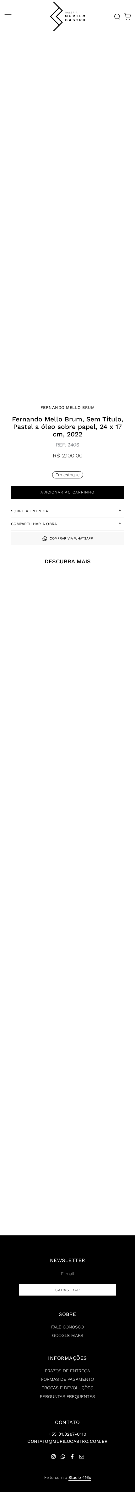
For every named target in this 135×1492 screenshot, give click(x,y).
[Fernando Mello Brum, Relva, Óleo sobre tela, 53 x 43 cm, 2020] (101, 713)
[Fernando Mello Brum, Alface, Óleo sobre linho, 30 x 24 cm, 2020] (33, 934)
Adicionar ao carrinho (67, 492)
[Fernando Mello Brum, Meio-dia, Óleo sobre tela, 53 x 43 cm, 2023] (33, 1154)
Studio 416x (79, 1477)
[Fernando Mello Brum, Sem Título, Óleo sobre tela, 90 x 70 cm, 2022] (101, 826)
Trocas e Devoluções (67, 1387)
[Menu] (8, 16)
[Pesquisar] (117, 16)
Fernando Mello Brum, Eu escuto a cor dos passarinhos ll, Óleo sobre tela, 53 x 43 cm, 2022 (101, 1095)
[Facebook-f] (72, 1456)
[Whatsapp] (62, 1456)
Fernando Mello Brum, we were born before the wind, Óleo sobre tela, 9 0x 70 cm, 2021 (33, 1095)
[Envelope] (81, 1456)
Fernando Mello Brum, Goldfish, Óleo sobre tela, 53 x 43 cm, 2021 (101, 985)
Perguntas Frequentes (67, 1396)
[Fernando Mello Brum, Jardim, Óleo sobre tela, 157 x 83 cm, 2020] (33, 606)
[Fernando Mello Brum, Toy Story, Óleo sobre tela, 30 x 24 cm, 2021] (101, 1154)
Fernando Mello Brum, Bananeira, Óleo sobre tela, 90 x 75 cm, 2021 (33, 877)
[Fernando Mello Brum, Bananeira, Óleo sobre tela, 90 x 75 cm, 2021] (33, 826)
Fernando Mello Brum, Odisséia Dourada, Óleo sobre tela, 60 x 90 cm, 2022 (33, 767)
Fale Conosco (67, 1326)
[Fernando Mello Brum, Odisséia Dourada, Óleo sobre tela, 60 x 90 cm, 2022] (33, 713)
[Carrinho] (127, 16)
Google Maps (67, 1335)
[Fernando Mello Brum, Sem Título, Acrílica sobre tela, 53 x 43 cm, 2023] (101, 606)
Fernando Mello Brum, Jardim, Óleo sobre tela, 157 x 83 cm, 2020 (33, 657)
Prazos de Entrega (67, 1370)
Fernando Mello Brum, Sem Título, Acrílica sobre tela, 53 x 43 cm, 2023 (102, 657)
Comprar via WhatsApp (71, 538)
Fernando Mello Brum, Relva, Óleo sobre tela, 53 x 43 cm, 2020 (101, 764)
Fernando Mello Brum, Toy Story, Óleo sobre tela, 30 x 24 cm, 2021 (101, 1205)
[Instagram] (53, 1456)
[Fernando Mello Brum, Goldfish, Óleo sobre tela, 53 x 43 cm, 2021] (101, 934)
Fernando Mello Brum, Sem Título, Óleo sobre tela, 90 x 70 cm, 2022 (101, 877)
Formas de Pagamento (67, 1379)
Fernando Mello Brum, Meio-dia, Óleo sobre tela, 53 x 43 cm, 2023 (33, 1205)
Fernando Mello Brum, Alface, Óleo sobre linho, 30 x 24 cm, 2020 (33, 985)
